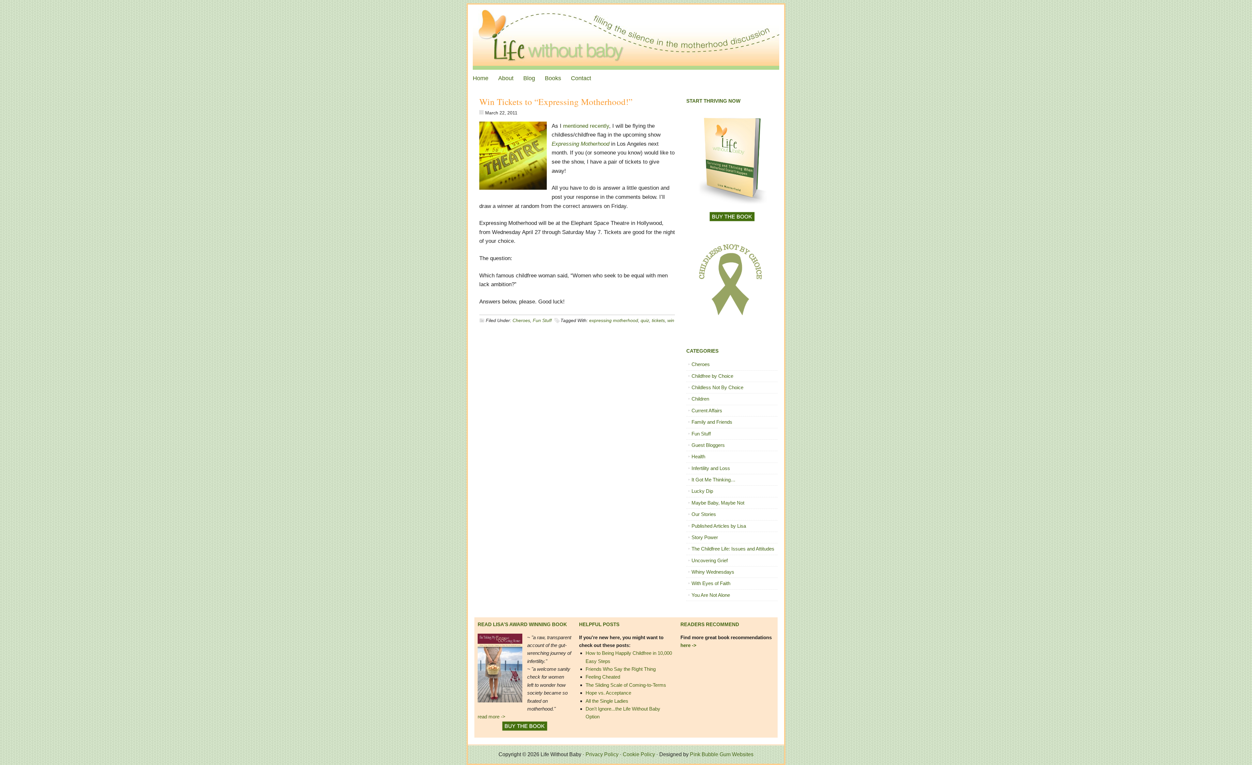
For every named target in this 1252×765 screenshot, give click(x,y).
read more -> (491, 716)
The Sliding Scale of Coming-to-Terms (626, 685)
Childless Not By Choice (717, 387)
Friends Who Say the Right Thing (621, 669)
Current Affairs (707, 410)
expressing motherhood (613, 320)
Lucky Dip (702, 491)
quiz (645, 320)
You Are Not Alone (711, 595)
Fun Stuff (542, 320)
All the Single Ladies (607, 701)
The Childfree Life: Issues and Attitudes (733, 549)
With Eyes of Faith (711, 583)
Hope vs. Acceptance (608, 693)
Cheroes (521, 320)
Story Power (705, 537)
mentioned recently (586, 126)
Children (700, 399)
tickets (658, 320)
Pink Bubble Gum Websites (721, 754)
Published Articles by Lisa (719, 526)
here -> (688, 645)
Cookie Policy (639, 754)
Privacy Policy (602, 754)
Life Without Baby (626, 37)
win (670, 320)
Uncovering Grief (710, 560)
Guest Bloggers (708, 445)
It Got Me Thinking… (714, 479)
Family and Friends (712, 422)
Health (698, 456)
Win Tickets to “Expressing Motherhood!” (556, 102)
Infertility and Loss (711, 468)
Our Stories (704, 514)
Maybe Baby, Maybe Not (718, 503)
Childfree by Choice (712, 376)
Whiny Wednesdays (713, 572)
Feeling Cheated (603, 677)
